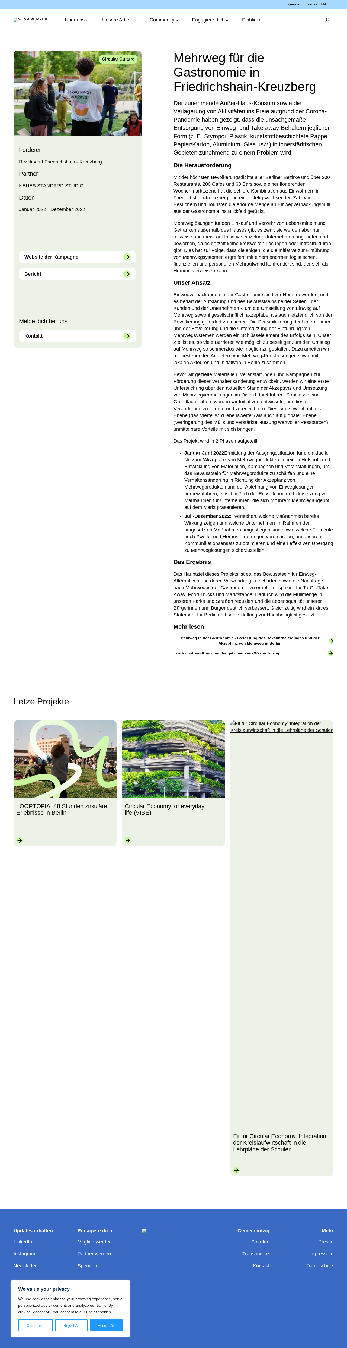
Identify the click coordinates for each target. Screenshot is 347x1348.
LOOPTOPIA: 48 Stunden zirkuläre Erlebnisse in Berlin (61, 809)
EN (323, 4)
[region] (70, 1308)
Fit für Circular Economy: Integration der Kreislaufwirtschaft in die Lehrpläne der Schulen (279, 1143)
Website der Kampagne (51, 257)
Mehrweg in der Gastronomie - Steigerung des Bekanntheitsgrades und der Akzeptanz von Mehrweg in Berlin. (249, 640)
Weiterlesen (19, 840)
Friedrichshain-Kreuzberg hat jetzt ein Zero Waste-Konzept (228, 653)
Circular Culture (118, 59)
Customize (36, 1325)
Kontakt (33, 336)
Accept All (106, 1325)
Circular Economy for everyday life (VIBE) (164, 809)
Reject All (71, 1325)
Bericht (32, 274)
